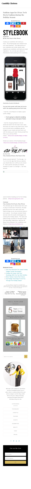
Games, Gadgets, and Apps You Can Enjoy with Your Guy (10, 292)
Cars (15, 430)
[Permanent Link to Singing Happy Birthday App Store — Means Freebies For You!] (15, 313)
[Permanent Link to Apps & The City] (15, 345)
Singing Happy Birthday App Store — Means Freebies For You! (15, 317)
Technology (21, 284)
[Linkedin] (18, 23)
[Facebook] (7, 23)
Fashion (15, 284)
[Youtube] (17, 441)
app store (14, 285)
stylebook (19, 287)
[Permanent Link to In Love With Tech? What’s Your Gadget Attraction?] (15, 335)
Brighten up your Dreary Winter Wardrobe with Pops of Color (21, 293)
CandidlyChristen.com (9, 3)
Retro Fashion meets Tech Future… (15, 277)
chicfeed (19, 285)
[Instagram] (12, 26)
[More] (18, 26)
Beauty (15, 427)
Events (15, 419)
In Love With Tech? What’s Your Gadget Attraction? (15, 339)
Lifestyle (15, 412)
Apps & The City (15, 347)
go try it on (12, 287)
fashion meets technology (19, 286)
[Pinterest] (23, 23)
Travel (15, 434)
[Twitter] (12, 23)
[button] (28, 3)
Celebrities (15, 423)
